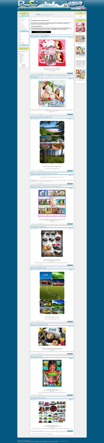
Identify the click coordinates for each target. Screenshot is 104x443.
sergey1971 (42, 37)
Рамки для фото (21, 17)
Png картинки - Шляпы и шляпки (37, 397)
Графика (23, 15)
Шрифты (20, 36)
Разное (23, 44)
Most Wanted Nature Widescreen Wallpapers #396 (41, 117)
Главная (22, 8)
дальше (50, 433)
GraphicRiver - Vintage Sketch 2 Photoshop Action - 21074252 (43, 173)
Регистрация (80, 15)
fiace (41, 228)
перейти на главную (50, 14)
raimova (44, 269)
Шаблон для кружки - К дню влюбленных (39, 35)
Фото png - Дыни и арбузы (36, 356)
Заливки (20, 41)
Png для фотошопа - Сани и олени (38, 226)
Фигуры (20, 37)
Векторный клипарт (22, 27)
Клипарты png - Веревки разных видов (39, 324)
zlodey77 (44, 175)
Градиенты (20, 39)
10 (45, 433)
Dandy (42, 188)
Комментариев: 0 (41, 170)
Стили (20, 34)
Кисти (19, 32)
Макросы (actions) (37, 175)
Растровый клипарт (22, 25)
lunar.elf (42, 78)
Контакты (31, 8)
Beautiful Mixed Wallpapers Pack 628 (38, 267)
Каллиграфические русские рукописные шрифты (80, 67)
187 (48, 433)
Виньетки (20, 22)
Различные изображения (36, 269)
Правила (26, 8)
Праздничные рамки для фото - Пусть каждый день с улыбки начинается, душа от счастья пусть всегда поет (50, 76)
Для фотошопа (32, 175)
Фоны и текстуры (21, 20)
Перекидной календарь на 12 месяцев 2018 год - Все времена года (45, 186)
